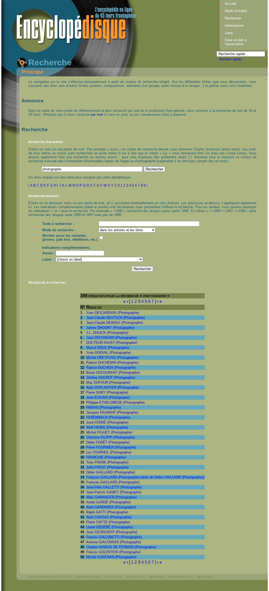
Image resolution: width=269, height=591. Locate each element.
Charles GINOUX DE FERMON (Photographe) (121, 547)
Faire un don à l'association (236, 42)
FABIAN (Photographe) (103, 407)
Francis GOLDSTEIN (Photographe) (113, 552)
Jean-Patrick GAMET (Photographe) (113, 492)
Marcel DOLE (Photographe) (107, 348)
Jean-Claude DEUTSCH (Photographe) (115, 318)
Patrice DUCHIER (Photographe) (111, 368)
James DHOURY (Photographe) (110, 328)
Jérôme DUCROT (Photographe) (110, 377)
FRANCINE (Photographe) (106, 457)
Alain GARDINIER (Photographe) (111, 507)
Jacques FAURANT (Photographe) (112, 412)
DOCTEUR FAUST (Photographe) (111, 343)
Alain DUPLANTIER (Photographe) (112, 387)
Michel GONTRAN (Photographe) (111, 557)
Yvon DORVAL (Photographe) (108, 353)
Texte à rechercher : (58, 224)
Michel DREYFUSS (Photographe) (112, 358)
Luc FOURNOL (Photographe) (108, 452)
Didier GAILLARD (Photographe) (110, 472)
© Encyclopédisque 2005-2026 (50, 577)
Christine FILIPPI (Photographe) (110, 437)
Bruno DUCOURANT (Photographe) (113, 372)
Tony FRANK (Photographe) (107, 462)
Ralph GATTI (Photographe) (107, 512)
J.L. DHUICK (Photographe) (107, 333)
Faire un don (113, 577)
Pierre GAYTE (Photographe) (108, 522)
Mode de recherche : (58, 230)
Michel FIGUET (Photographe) (109, 432)
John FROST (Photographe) (107, 467)
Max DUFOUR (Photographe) (108, 382)
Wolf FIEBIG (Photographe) (107, 427)
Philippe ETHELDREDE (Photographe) (115, 402)
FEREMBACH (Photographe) (108, 417)
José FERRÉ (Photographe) (107, 422)
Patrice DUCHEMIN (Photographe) (112, 363)
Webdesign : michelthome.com (171, 577)
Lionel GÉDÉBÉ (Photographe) (109, 527)
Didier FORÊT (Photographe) (108, 442)
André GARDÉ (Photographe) (108, 502)
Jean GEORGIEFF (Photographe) (111, 532)
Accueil (230, 4)
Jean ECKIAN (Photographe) (108, 397)
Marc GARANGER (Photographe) (111, 497)
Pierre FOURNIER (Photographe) (111, 447)
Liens (229, 33)
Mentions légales (88, 577)
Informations (234, 26)
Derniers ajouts (230, 59)
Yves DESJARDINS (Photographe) (112, 313)
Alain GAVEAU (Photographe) (108, 517)
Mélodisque (205, 577)
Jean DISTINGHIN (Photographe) (111, 338)
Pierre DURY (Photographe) (107, 392)
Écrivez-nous (135, 577)
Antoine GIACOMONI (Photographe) (113, 542)
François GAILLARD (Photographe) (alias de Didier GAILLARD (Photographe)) (145, 477)
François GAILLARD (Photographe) (112, 482)
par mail (97, 115)
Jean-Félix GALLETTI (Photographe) (114, 487)
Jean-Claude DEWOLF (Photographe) (114, 323)
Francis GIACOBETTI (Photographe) (114, 537)
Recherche (233, 18)
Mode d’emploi (236, 11)
